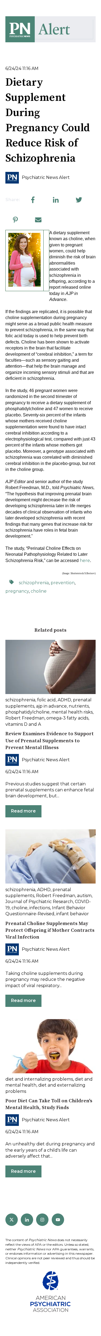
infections (39, 907)
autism (84, 895)
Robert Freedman (24, 718)
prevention (63, 582)
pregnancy (17, 591)
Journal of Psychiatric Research (39, 901)
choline (39, 591)
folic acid (46, 699)
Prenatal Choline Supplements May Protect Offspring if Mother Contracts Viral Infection (50, 930)
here (85, 560)
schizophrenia (34, 582)
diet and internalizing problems (39, 1079)
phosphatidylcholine (27, 712)
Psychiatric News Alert (46, 177)
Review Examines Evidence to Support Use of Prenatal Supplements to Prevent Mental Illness (49, 740)
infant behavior (72, 913)
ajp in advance (51, 706)
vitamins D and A (23, 724)
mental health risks (72, 712)
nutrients (79, 706)
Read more (23, 811)
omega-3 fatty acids (67, 718)
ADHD (64, 699)
